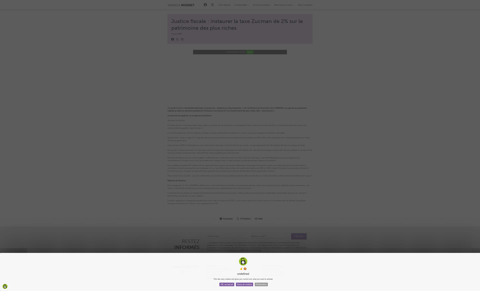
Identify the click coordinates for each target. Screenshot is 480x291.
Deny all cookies (244, 284)
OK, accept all (227, 284)
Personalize (261, 284)
